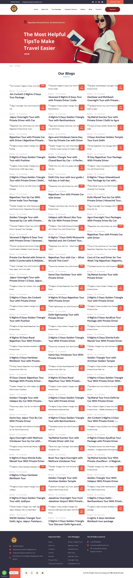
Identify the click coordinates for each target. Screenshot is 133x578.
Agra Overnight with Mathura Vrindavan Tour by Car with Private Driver (26, 441)
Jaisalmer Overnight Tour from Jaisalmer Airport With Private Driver (65, 501)
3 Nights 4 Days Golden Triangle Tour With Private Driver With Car (105, 381)
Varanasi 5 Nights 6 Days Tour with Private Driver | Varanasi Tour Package (26, 240)
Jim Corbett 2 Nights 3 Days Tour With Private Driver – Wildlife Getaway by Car (103, 421)
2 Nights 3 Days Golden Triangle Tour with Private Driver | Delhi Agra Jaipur (27, 180)
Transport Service (71, 9)
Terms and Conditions (55, 564)
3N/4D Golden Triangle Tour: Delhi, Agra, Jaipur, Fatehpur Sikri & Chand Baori (25, 521)
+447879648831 (95, 542)
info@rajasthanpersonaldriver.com (32, 2)
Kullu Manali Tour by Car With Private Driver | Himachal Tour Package (104, 200)
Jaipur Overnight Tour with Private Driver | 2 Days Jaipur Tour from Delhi (26, 281)
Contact (99, 9)
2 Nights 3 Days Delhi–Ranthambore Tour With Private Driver (105, 501)
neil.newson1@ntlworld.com (99, 545)
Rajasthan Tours (73, 545)
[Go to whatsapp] (4, 573)
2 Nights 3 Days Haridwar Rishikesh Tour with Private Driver (25, 361)
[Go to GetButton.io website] (4, 576)
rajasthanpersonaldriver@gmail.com (24, 549)
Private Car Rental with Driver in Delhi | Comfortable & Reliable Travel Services (27, 260)
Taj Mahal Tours (73, 549)
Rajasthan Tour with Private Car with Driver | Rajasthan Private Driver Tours (27, 140)
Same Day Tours (73, 556)
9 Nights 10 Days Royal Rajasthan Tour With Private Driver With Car (64, 381)
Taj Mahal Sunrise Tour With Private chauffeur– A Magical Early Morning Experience (103, 461)
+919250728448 (15, 2)
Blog (90, 9)
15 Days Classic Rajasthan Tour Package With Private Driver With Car (27, 381)
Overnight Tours (73, 560)
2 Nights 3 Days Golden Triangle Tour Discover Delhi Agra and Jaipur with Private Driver (66, 524)
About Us (45, 9)
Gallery (82, 9)
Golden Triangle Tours (75, 542)
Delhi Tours (71, 553)
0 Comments (23, 91)
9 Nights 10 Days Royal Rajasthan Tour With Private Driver (25, 341)
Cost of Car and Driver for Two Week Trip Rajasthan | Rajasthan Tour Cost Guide (105, 260)
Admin (13, 91)
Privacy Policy (53, 560)
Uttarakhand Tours (74, 564)
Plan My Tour (115, 2)
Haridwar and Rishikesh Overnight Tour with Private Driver (102, 100)
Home (36, 9)
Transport (51, 549)
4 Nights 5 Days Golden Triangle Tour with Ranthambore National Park (66, 421)
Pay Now (113, 9)
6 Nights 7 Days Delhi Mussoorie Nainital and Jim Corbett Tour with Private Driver (66, 240)
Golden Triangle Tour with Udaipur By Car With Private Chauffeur (25, 401)
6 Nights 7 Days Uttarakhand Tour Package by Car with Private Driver (103, 180)
